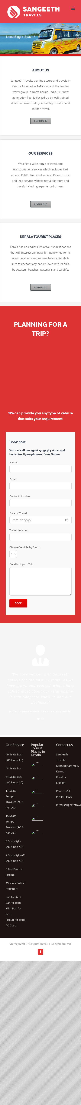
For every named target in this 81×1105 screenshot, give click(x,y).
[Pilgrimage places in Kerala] (37, 768)
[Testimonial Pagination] (38, 719)
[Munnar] (37, 796)
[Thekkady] (37, 782)
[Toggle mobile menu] (73, 8)
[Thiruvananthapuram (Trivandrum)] (37, 823)
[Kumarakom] (37, 836)
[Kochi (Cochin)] (37, 809)
